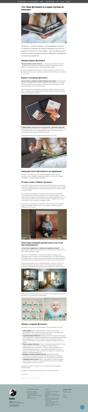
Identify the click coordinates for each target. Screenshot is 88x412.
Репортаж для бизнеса (31, 391)
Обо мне (62, 1)
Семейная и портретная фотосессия (34, 395)
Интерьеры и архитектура (32, 392)
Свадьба (29, 396)
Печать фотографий (67, 392)
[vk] (10, 399)
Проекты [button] (42, 1)
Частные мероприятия (31, 394)
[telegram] (12, 399)
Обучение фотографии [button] (33, 1)
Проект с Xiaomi (48, 400)
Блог (57, 1)
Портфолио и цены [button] (22, 1)
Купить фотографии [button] (50, 1)
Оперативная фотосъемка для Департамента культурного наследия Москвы (52, 395)
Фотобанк (65, 390)
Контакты (68, 1)
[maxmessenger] (14, 399)
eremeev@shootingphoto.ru (20, 402)
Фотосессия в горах (31, 398)
